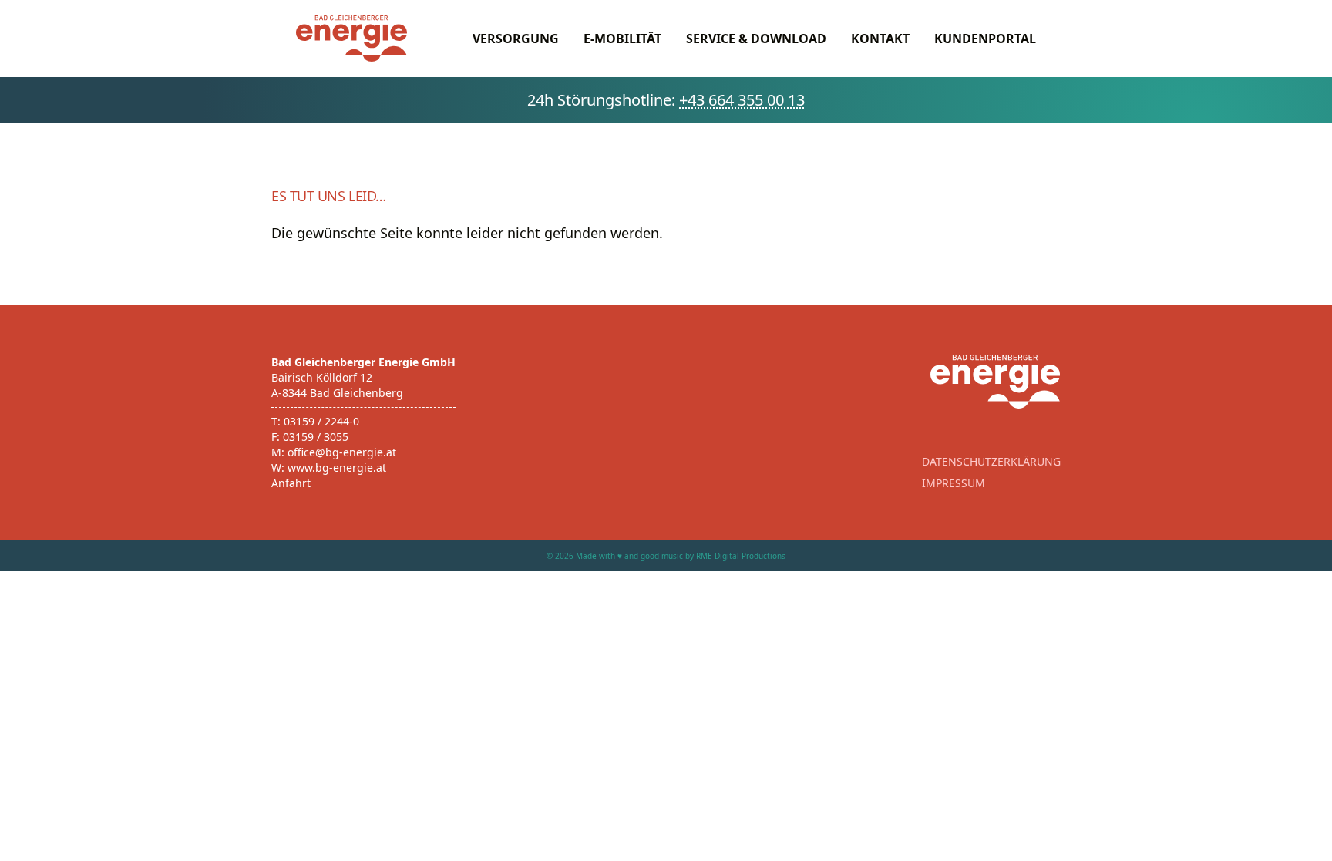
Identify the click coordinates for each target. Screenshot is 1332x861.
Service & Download (756, 38)
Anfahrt (291, 483)
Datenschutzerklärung (991, 461)
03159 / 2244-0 (321, 421)
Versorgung (516, 38)
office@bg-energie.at (342, 452)
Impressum (953, 483)
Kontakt (880, 38)
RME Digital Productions (740, 555)
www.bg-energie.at (337, 467)
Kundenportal (985, 38)
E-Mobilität (622, 38)
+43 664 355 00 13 (742, 99)
